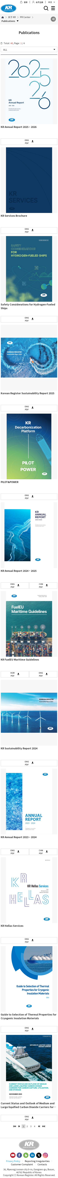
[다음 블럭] (39, 1126)
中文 (50, 2)
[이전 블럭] (19, 1126)
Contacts (42, 1164)
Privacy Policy (13, 1161)
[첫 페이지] (14, 1126)
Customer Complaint (22, 1164)
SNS (53, 19)
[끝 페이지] (43, 1126)
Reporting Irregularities (37, 1161)
